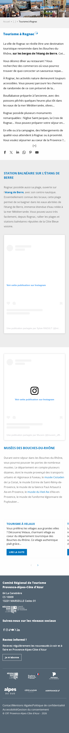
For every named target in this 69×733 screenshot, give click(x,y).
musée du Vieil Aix (38, 492)
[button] (42, 8)
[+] (34, 145)
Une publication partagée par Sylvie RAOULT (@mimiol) (35, 328)
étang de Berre (14, 192)
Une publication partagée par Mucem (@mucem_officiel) (35, 435)
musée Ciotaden (54, 477)
